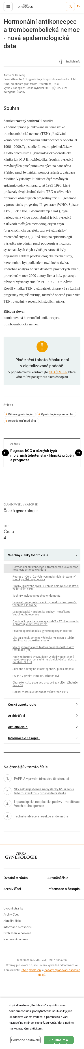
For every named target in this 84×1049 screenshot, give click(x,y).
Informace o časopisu (24, 738)
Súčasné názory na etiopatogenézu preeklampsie (43, 669)
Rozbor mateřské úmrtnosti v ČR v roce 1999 (40, 692)
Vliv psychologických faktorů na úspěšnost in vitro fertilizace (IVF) (43, 648)
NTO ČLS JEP (58, 372)
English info (72, 61)
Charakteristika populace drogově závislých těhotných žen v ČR (46, 684)
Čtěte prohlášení (31, 970)
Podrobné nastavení (25, 1040)
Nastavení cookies (16, 939)
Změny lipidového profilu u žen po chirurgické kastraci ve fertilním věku (46, 587)
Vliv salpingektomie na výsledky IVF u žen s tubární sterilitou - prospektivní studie (44, 639)
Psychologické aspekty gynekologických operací (42, 630)
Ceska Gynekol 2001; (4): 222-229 (46, 88)
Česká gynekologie (22, 704)
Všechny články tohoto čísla (28, 555)
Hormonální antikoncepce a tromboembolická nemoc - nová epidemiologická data (46, 568)
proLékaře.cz (22, 8)
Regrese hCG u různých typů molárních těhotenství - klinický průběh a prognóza (42, 455)
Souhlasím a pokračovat (59, 1041)
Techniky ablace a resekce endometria (36, 595)
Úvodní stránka (16, 878)
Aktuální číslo (18, 727)
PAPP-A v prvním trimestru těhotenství (36, 675)
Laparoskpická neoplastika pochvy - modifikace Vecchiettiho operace (41, 613)
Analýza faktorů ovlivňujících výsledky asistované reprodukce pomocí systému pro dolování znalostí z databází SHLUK (45, 659)
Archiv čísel (16, 716)
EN (78, 6)
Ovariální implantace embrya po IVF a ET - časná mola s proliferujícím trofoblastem (46, 623)
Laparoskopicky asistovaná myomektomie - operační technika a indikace (45, 604)
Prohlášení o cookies (17, 933)
